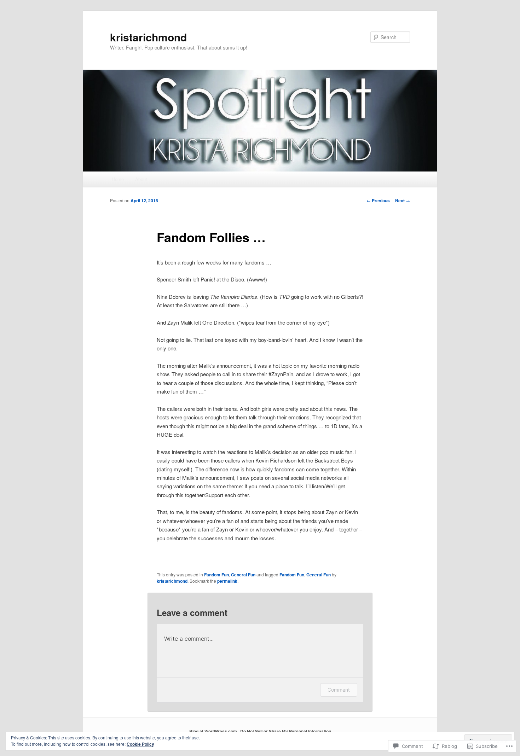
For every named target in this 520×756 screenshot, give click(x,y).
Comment (339, 690)
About (141, 179)
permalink (227, 581)
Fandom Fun (216, 574)
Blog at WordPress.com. (213, 731)
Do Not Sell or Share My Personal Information (285, 731)
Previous (378, 200)
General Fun (243, 574)
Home (118, 179)
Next (402, 200)
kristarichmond (148, 37)
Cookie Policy (140, 744)
